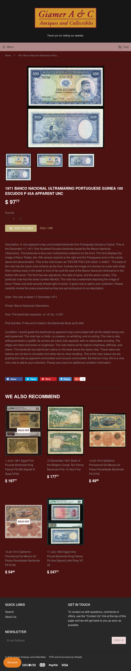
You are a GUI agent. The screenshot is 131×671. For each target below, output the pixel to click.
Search (9, 612)
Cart (125, 47)
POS (51, 657)
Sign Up (119, 640)
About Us (10, 617)
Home (8, 55)
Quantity (9, 212)
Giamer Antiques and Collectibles (29, 657)
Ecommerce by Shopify (70, 657)
